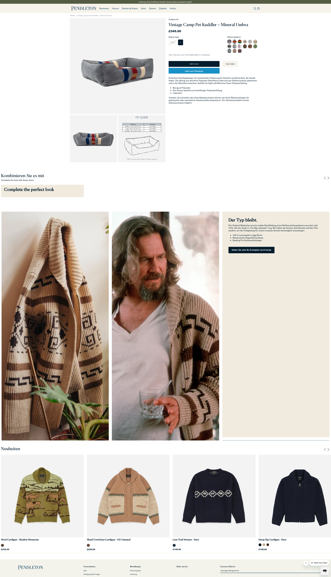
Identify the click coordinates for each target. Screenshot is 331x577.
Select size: (174, 37)
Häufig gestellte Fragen (92, 574)
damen (152, 8)
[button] (115, 8)
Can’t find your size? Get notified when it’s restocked (189, 55)
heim (143, 8)
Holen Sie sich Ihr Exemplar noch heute (251, 250)
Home (72, 15)
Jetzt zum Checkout (194, 71)
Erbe (85, 571)
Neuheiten (104, 8)
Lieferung (133, 574)
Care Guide (230, 64)
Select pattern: (234, 37)
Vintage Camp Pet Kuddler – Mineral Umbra (94, 15)
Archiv (173, 8)
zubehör (163, 8)
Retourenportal (135, 571)
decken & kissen (130, 8)
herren (115, 8)
